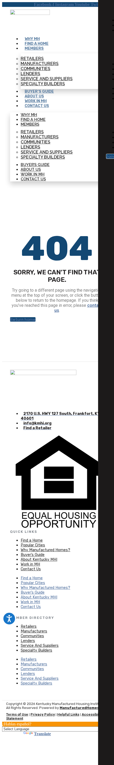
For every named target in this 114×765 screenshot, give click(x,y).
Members (34, 48)
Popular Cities (33, 545)
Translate (42, 734)
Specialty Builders (43, 83)
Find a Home (37, 43)
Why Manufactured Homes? (45, 550)
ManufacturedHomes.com (84, 708)
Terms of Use (17, 714)
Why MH (32, 39)
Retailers (32, 58)
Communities (35, 68)
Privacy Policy (42, 714)
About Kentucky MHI (39, 559)
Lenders (30, 73)
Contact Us (37, 106)
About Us (34, 96)
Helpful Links (68, 714)
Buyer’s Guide (39, 91)
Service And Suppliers (47, 78)
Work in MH (36, 101)
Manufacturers (40, 63)
